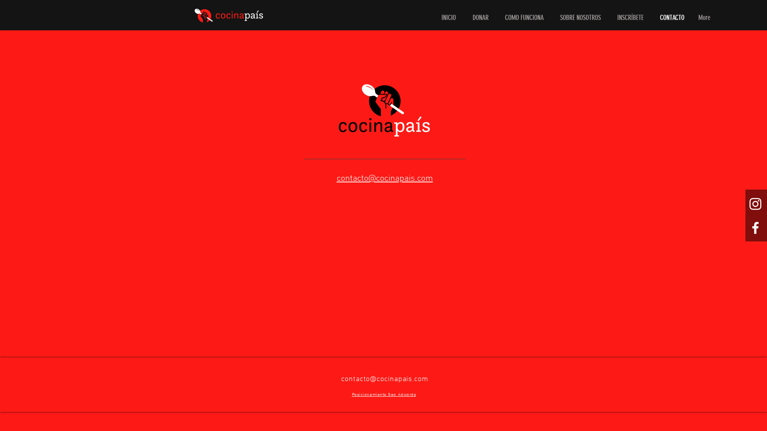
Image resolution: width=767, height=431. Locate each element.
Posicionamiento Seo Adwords (384, 394)
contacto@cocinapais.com (384, 379)
